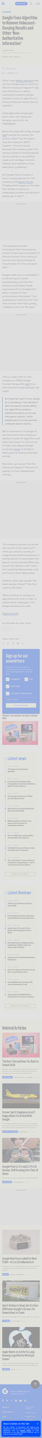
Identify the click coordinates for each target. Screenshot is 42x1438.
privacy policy (25, 1430)
